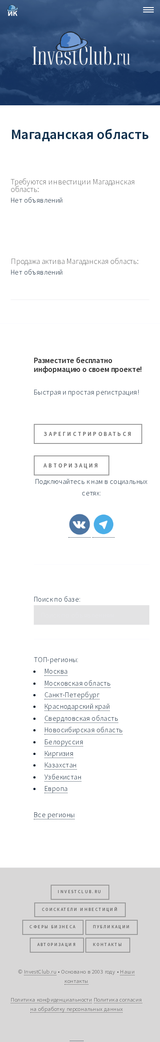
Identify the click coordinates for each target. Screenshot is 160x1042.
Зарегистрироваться (88, 433)
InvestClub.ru (80, 891)
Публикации (112, 927)
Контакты (108, 944)
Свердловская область (81, 718)
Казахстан (60, 764)
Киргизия (58, 753)
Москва (56, 671)
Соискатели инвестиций (80, 909)
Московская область (77, 683)
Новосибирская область (83, 729)
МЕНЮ (146, 10)
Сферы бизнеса (52, 927)
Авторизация (71, 465)
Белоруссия (63, 741)
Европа (56, 788)
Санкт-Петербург (72, 694)
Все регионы (54, 814)
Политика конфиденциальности (51, 999)
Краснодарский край (77, 706)
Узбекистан (62, 776)
